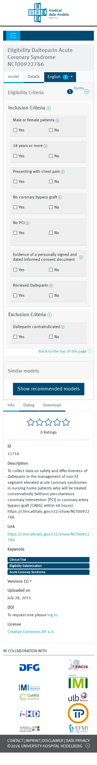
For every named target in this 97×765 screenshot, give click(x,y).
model (13, 77)
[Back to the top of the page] (87, 745)
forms (76, 91)
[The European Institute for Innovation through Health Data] (24, 715)
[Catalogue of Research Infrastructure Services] (24, 698)
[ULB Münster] (73, 700)
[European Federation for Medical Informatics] (73, 731)
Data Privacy (78, 741)
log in (52, 615)
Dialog (28, 405)
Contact (15, 741)
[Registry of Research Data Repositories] (24, 729)
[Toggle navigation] (13, 36)
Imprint (32, 741)
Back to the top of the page (63, 352)
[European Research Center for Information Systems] (73, 669)
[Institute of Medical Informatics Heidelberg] (24, 687)
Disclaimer (52, 741)
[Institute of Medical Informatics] (73, 687)
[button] (60, 77)
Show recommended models (48, 389)
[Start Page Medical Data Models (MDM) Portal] (48, 13)
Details (34, 77)
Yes (21, 130)
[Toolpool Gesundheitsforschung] (73, 720)
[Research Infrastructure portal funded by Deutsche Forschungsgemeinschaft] (24, 669)
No (56, 130)
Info (11, 405)
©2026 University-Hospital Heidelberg (44, 746)
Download (52, 405)
